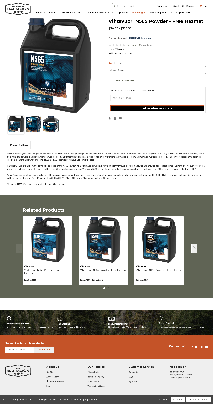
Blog (48, 386)
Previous (19, 248)
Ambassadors (52, 376)
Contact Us (162, 6)
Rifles (39, 12)
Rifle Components (160, 12)
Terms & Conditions (96, 386)
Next (194, 248)
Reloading (137, 12)
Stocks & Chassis (71, 12)
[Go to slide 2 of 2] (109, 288)
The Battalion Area (57, 381)
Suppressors (183, 12)
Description (19, 145)
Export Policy (93, 381)
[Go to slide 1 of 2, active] (104, 288)
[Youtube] (120, 118)
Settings (162, 399)
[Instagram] (115, 118)
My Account (134, 381)
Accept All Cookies (199, 399)
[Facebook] (110, 118)
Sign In (176, 6)
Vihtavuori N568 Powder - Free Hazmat (42, 272)
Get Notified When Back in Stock (103, 240)
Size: (116, 63)
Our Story (50, 372)
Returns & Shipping (96, 376)
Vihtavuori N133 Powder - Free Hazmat (159, 270)
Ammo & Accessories (99, 12)
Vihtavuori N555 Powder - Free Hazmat (103, 270)
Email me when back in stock (157, 108)
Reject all (178, 399)
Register (190, 6)
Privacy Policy (93, 372)
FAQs (131, 376)
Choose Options (47, 240)
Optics (121, 12)
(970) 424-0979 (184, 377)
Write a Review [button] (146, 45)
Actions (53, 12)
